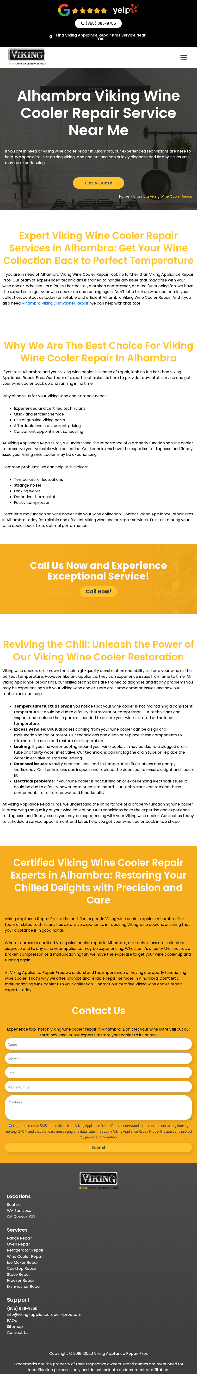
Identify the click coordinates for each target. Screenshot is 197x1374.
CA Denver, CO (21, 1216)
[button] (184, 57)
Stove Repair (19, 1274)
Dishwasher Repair (24, 1286)
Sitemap (15, 1326)
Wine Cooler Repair (25, 1256)
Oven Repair (18, 1244)
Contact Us (17, 1332)
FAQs (12, 1320)
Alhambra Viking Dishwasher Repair (55, 303)
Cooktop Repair (22, 1268)
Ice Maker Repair (23, 1262)
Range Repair (19, 1238)
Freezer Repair (21, 1280)
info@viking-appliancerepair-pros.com (44, 1314)
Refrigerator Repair (25, 1250)
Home (124, 196)
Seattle (14, 1204)
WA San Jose (19, 1210)
